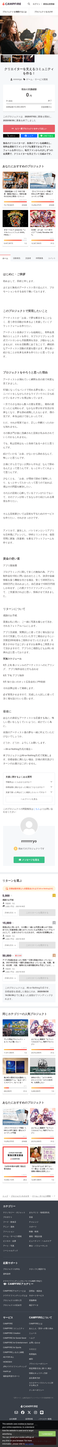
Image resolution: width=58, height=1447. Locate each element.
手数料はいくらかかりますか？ (19, 782)
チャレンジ (33, 1221)
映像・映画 (33, 1231)
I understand (47, 1433)
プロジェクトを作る (11, 1269)
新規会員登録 (48, 4)
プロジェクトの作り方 (12, 1300)
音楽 (31, 1217)
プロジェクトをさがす (43, 11)
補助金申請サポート (11, 1376)
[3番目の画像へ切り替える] (29, 58)
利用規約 (33, 1354)
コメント (52, 258)
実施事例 (33, 1300)
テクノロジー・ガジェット (14, 1212)
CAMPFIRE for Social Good (14, 1337)
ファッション (8, 1231)
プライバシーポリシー (38, 1363)
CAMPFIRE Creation (11, 1333)
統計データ (33, 1305)
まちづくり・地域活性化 (39, 1212)
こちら (36, 808)
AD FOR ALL (8, 1357)
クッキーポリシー (36, 1390)
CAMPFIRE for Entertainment (15, 1342)
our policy (29, 1443)
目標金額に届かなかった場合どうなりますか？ (25, 787)
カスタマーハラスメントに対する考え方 (41, 1384)
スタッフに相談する (37, 1269)
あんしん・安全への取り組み (41, 1328)
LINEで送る (48, 135)
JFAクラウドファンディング (15, 1366)
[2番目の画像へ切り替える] (17, 58)
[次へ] (54, 35)
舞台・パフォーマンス (38, 1245)
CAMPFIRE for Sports (12, 1347)
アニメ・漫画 (8, 1226)
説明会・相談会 (35, 1290)
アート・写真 (8, 1245)
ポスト (13, 135)
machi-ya (7, 1371)
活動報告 (16, 258)
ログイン (36, 4)
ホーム (5, 258)
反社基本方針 (34, 1377)
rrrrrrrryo (17, 79)
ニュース (33, 1333)
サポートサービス (36, 1295)
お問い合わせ (34, 1342)
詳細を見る (9, 912)
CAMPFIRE (8, 1323)
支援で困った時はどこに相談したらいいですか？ (26, 792)
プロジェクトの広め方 (12, 1305)
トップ (5, 1196)
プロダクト (7, 1217)
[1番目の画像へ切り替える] (6, 58)
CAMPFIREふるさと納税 (13, 1352)
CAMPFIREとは (35, 1323)
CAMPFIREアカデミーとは (14, 1290)
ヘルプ (32, 1337)
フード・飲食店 (9, 1221)
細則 (31, 1358)
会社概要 (13, 1418)
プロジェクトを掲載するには (14, 11)
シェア (30, 135)
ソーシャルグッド (10, 1250)
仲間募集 (39, 258)
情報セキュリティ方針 (38, 1373)
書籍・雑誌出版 (35, 1236)
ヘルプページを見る (29, 799)
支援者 (28, 258)
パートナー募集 (45, 1418)
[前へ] (3, 35)
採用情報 (29, 1418)
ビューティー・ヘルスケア (40, 1240)
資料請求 (7, 1273)
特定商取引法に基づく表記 (40, 1368)
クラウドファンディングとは (15, 1295)
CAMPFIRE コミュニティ (13, 1328)
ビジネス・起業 (9, 1240)
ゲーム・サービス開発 (37, 79)
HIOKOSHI (7, 1361)
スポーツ (33, 1226)
